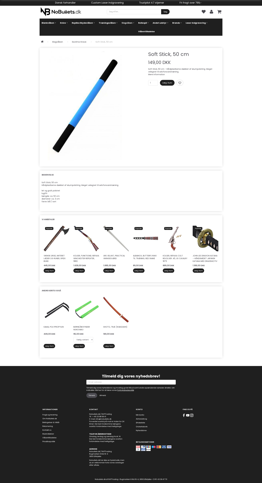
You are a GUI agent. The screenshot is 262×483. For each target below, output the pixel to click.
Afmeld (102, 395)
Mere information (156, 74)
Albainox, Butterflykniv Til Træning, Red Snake (145, 257)
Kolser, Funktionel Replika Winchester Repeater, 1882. (86, 258)
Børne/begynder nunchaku (81, 328)
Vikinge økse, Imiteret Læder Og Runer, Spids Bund (55, 258)
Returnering (47, 426)
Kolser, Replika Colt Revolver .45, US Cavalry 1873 (175, 258)
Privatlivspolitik (48, 441)
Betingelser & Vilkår (50, 422)
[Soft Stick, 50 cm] (85, 105)
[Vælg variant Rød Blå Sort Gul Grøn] (83, 339)
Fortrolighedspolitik (125, 390)
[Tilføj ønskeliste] (179, 83)
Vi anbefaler (48, 219)
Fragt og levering (49, 415)
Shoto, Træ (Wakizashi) (115, 327)
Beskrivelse (48, 174)
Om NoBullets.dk (49, 418)
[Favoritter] (203, 11)
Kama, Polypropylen (54, 327)
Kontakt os (46, 430)
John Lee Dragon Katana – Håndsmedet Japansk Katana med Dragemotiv (205, 258)
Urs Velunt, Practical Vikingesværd (114, 257)
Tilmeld (92, 395)
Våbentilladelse (49, 437)
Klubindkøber (48, 434)
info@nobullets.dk (103, 419)
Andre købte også (51, 290)
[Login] (211, 11)
